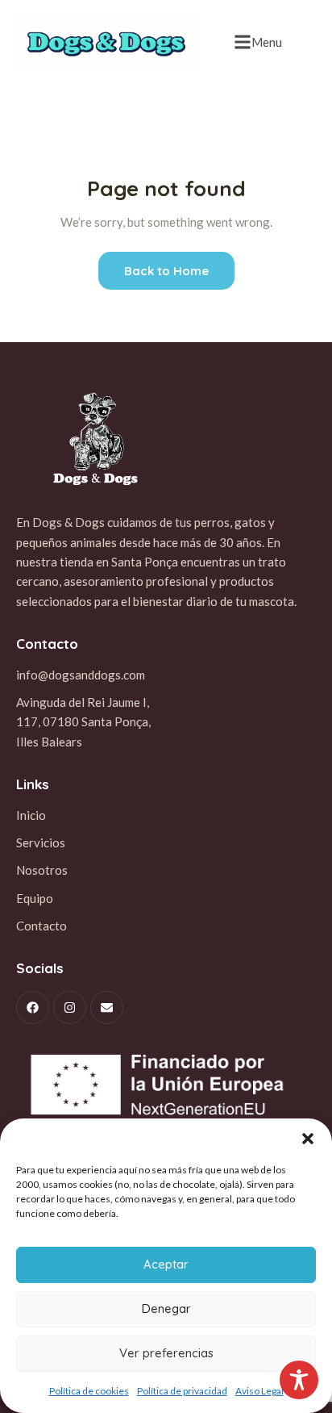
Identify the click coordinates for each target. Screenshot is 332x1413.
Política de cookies (89, 1391)
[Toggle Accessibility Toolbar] (299, 1380)
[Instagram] (69, 1007)
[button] (308, 1139)
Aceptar (166, 1264)
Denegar (166, 1308)
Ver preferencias (166, 1353)
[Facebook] (32, 1007)
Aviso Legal (259, 1391)
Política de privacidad (182, 1391)
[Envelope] (106, 1007)
